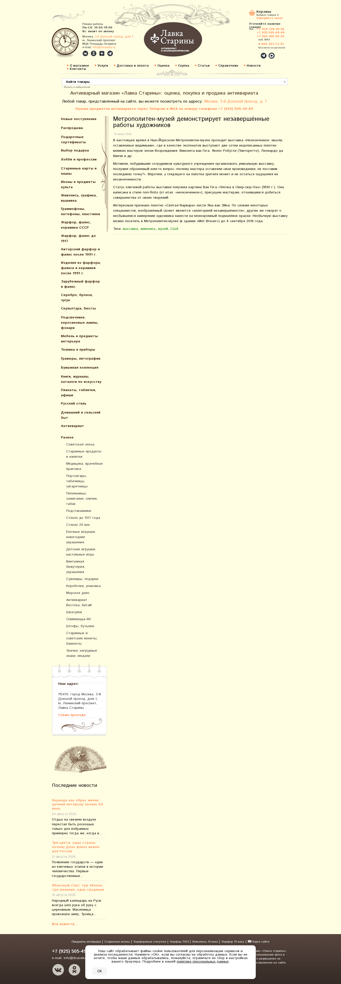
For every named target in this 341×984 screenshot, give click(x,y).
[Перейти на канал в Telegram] (110, 53)
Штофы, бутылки (80, 626)
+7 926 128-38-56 (270, 29)
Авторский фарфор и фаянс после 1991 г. (80, 252)
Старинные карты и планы (79, 171)
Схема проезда (72, 714)
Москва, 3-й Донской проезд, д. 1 (235, 101)
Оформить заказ (269, 18)
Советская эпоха (80, 444)
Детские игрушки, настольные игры (81, 552)
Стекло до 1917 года (83, 517)
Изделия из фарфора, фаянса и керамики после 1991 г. (81, 268)
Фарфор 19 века (232, 942)
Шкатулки (74, 612)
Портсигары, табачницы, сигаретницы (77, 481)
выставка (130, 228)
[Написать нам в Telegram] (253, 53)
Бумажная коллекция (79, 367)
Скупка (183, 65)
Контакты (78, 69)
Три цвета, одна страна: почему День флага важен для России (75, 847)
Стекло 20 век (78, 524)
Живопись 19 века (205, 942)
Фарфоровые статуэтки (150, 942)
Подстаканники (78, 510)
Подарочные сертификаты (73, 140)
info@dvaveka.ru (104, 47)
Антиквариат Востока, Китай (79, 602)
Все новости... (64, 924)
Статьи (204, 65)
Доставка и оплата (133, 65)
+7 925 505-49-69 (271, 32)
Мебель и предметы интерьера (79, 339)
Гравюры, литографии (80, 358)
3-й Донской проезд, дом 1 (114, 36)
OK (99, 971)
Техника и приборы (78, 349)
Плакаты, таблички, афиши (78, 393)
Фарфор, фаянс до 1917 (78, 238)
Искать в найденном (77, 87)
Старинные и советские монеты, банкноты (82, 638)
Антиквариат (72, 425)
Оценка (163, 65)
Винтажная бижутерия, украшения (75, 566)
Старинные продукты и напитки (83, 454)
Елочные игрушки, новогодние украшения (81, 537)
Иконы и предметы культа (78, 184)
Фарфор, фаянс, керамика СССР (76, 225)
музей (163, 228)
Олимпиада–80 (78, 619)
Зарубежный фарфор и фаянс (80, 284)
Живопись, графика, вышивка (79, 198)
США (174, 228)
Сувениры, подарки (82, 578)
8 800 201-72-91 (271, 44)
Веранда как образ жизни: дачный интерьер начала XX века (77, 804)
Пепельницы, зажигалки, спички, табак (82, 498)
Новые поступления (78, 119)
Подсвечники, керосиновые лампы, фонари (79, 322)
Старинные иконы (117, 942)
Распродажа (72, 128)
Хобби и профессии (79, 159)
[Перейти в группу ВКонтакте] (85, 53)
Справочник (228, 65)
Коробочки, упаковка (83, 585)
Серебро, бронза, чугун (77, 297)
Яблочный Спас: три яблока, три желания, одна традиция (78, 887)
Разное (67, 437)
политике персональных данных (203, 961)
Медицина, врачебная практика (84, 466)
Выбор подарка (75, 150)
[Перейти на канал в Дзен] (102, 53)
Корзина (263, 12)
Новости (254, 65)
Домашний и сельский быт (80, 415)
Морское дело (77, 592)
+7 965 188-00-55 (270, 36)
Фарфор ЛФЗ (180, 942)
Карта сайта (260, 942)
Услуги (102, 65)
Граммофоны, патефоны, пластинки (80, 211)
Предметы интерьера (87, 942)
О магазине (79, 65)
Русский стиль (73, 403)
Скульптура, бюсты (78, 308)
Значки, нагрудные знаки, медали (81, 653)
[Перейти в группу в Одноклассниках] (94, 53)
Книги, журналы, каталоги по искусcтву (81, 379)
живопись (148, 228)
